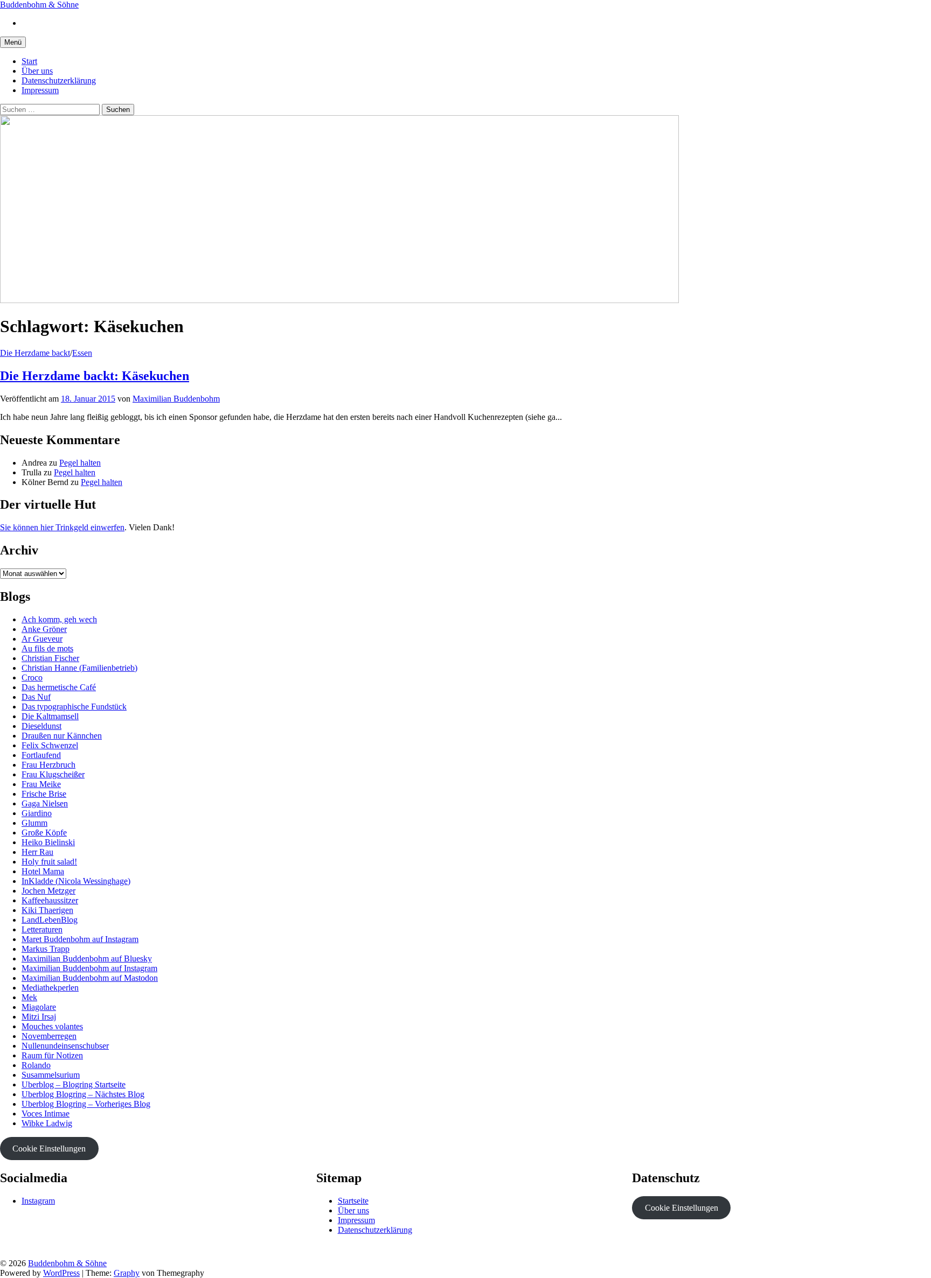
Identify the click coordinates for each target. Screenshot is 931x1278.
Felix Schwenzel (50, 745)
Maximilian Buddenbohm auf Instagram (89, 968)
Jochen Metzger (48, 890)
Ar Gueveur (42, 638)
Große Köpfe (44, 832)
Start (29, 61)
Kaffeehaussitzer (50, 900)
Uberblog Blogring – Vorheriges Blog (86, 1103)
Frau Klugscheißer (53, 774)
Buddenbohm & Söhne (39, 4)
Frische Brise (44, 793)
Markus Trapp (46, 948)
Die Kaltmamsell (50, 716)
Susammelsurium (51, 1074)
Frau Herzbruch (48, 764)
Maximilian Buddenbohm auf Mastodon (90, 977)
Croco (32, 677)
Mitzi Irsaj (39, 1016)
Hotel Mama (43, 871)
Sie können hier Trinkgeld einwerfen (62, 527)
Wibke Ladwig (47, 1123)
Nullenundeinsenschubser (65, 1045)
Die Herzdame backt (35, 352)
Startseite (353, 1200)
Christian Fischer (50, 658)
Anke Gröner (44, 629)
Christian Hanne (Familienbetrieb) (79, 667)
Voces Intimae (46, 1113)
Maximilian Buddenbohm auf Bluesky (87, 958)
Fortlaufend (41, 755)
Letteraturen (42, 929)
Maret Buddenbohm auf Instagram (80, 939)
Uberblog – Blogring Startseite (74, 1084)
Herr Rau (37, 851)
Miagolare (39, 1007)
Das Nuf (36, 696)
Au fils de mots (47, 648)
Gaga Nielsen (45, 803)
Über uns (37, 70)
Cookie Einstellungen (49, 1148)
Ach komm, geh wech (59, 619)
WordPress (61, 1272)
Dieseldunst (41, 726)
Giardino (37, 813)
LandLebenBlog (50, 919)
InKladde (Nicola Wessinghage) (76, 881)
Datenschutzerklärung (59, 80)
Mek (29, 997)
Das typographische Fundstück (74, 706)
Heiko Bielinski (48, 842)
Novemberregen (49, 1036)
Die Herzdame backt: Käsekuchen (94, 376)
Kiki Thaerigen (47, 910)
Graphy (127, 1272)
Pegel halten (80, 462)
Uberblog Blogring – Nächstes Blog (83, 1094)
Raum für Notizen (52, 1055)
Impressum (40, 90)
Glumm (34, 822)
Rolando (36, 1065)
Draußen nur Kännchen (62, 735)
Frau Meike (41, 784)
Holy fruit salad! (49, 861)
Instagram (38, 1200)
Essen (82, 352)
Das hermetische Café (59, 687)
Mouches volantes (52, 1026)
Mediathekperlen (50, 987)
